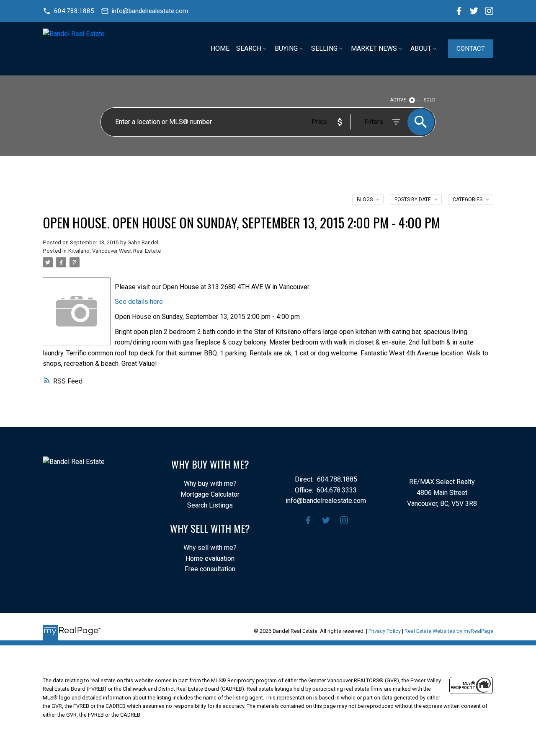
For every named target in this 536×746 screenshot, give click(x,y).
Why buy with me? (210, 483)
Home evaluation (210, 558)
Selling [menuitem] (324, 48)
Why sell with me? (210, 548)
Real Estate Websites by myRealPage (449, 631)
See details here (139, 302)
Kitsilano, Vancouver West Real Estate (114, 251)
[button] (68, 11)
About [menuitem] (420, 48)
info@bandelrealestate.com (150, 11)
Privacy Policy (384, 631)
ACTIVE (398, 100)
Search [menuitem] (248, 48)
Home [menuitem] (220, 48)
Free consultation (210, 569)
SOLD (430, 100)
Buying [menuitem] (286, 48)
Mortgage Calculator (210, 494)
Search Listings (210, 505)
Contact (470, 48)
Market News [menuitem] (374, 48)
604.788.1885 (74, 11)
